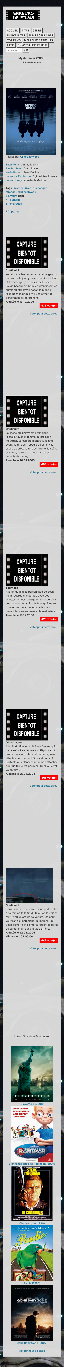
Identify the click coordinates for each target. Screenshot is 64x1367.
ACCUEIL (12, 30)
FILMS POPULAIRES (41, 35)
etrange (11, 192)
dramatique (40, 188)
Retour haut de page (32, 1350)
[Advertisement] (32, 359)
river (28, 188)
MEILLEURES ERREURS (38, 40)
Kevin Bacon (14, 172)
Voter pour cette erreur (44, 313)
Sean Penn (13, 164)
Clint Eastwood (29, 156)
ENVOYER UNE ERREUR (32, 45)
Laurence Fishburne (18, 176)
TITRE (25, 30)
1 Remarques (14, 203)
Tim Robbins (14, 168)
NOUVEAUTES (16, 35)
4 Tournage (13, 199)
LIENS (10, 45)
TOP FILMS (14, 40)
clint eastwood (27, 192)
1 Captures (12, 211)
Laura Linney (14, 180)
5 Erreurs (11, 195)
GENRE (36, 30)
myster (19, 188)
